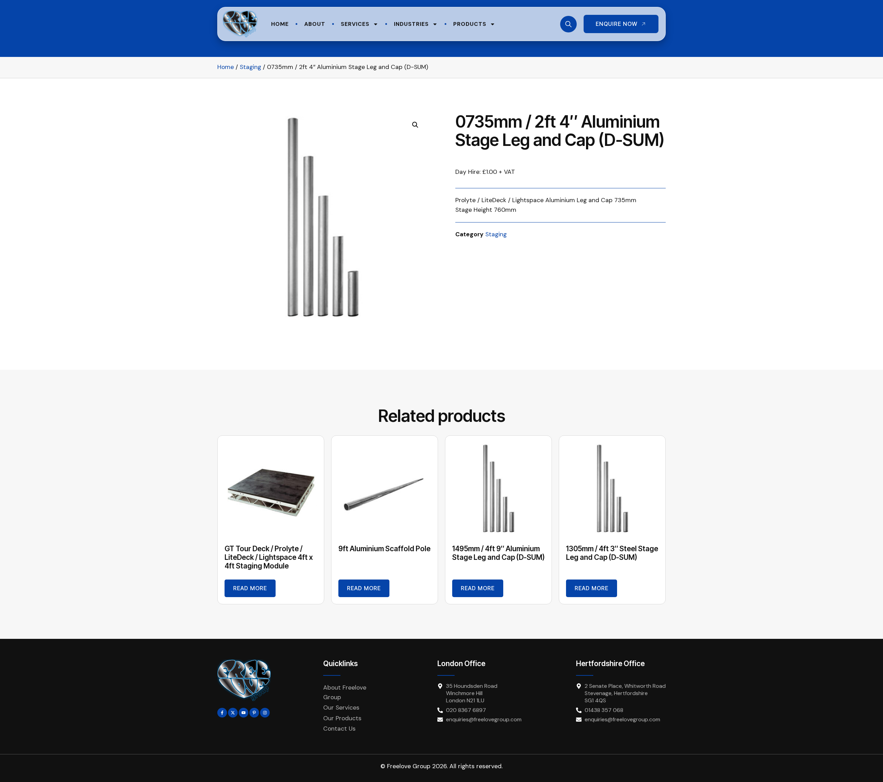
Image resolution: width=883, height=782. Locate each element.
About (314, 24)
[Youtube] (243, 712)
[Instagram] (265, 712)
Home (280, 24)
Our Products (342, 718)
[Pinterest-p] (254, 712)
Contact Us (339, 728)
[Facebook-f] (222, 712)
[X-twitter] (233, 712)
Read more (250, 588)
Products (469, 24)
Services (355, 24)
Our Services (341, 707)
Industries (411, 24)
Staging (250, 67)
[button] (415, 125)
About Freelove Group (344, 692)
